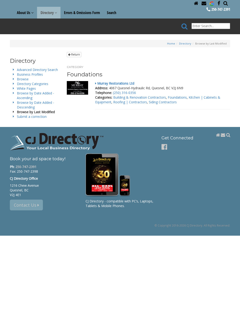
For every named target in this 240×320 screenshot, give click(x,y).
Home (171, 43)
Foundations (177, 97)
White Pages (26, 88)
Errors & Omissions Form (82, 12)
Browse (23, 79)
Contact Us (26, 205)
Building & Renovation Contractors (139, 97)
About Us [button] (24, 12)
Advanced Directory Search (37, 69)
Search (111, 12)
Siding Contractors (163, 102)
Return (75, 54)
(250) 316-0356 (124, 92)
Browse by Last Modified (36, 112)
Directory (185, 43)
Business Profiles (30, 74)
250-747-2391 (220, 9)
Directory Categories (32, 84)
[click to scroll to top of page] (233, 314)
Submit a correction (32, 116)
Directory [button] (48, 12)
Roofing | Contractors (130, 102)
